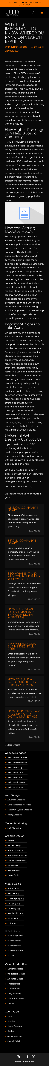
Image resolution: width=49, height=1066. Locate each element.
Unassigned (12, 50)
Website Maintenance (17, 757)
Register (11, 1021)
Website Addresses (16, 782)
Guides (10, 1031)
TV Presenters (13, 983)
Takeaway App (14, 908)
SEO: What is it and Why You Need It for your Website (24, 576)
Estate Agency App (15, 898)
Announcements (14, 1036)
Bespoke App (13, 893)
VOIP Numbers (14, 940)
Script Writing (13, 988)
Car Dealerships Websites (19, 804)
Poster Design (13, 875)
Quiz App (11, 923)
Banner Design (14, 845)
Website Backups (15, 772)
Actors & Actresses (15, 998)
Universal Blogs (17, 47)
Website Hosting (14, 767)
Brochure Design (15, 850)
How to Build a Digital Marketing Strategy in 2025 (22, 682)
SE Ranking (31, 306)
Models (10, 1003)
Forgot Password (14, 1026)
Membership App (15, 913)
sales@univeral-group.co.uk (21, 481)
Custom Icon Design (16, 860)
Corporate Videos (15, 968)
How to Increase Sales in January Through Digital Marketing (21, 613)
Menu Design (13, 870)
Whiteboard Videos (16, 973)
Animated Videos (15, 978)
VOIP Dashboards (15, 950)
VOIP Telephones (15, 935)
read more (34, 530)
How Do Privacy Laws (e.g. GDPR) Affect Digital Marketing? (24, 714)
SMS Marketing (14, 828)
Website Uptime (14, 777)
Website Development (17, 762)
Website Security (15, 787)
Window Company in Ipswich (23, 509)
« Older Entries (12, 744)
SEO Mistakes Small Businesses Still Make (23, 646)
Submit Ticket (13, 1041)
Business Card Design (17, 855)
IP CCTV (10, 955)
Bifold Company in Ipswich (22, 542)
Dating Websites (14, 814)
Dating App (12, 918)
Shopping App (13, 903)
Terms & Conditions (24, 1062)
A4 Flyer (11, 840)
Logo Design (13, 865)
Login (9, 1016)
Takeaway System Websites (19, 809)
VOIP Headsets (14, 945)
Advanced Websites (16, 799)
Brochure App (13, 888)
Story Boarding (14, 993)
